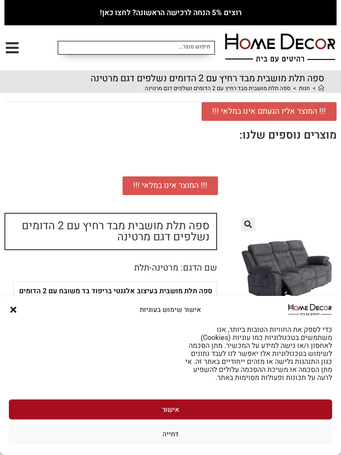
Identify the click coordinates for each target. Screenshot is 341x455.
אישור (170, 410)
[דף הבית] (321, 88)
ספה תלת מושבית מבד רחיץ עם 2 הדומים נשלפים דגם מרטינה (217, 88)
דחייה (170, 434)
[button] (13, 309)
